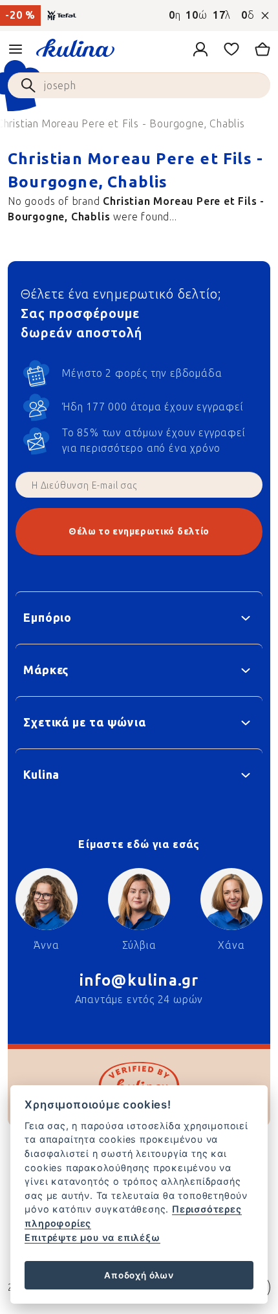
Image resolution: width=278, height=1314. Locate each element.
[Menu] (15, 49)
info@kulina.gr (139, 980)
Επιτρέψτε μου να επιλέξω (92, 1237)
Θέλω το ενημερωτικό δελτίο (139, 531)
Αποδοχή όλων (139, 1275)
